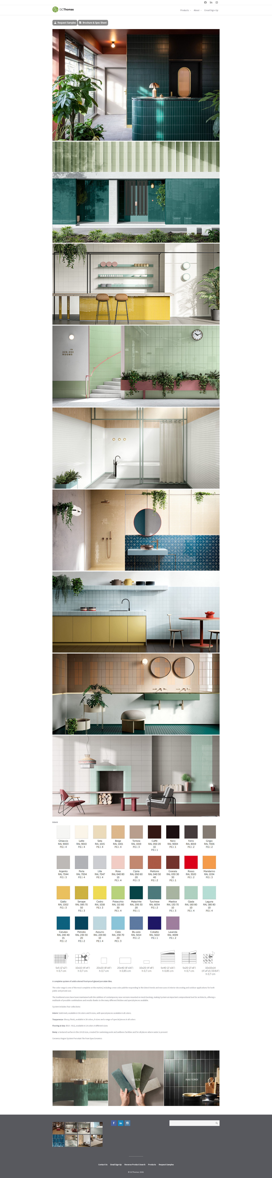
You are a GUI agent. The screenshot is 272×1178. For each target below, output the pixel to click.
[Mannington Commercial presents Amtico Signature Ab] (71, 1141)
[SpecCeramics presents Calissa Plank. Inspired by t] (84, 1141)
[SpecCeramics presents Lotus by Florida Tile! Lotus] (58, 1128)
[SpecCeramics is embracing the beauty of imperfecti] (58, 1141)
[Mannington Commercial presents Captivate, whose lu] (97, 1141)
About (196, 10)
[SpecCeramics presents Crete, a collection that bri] (71, 1128)
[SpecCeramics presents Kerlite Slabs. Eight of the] (84, 1128)
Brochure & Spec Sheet (95, 22)
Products (184, 10)
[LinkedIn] (120, 1123)
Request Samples (67, 22)
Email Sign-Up (211, 10)
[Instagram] (127, 1123)
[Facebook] (114, 1123)
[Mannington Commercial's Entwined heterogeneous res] (97, 1128)
